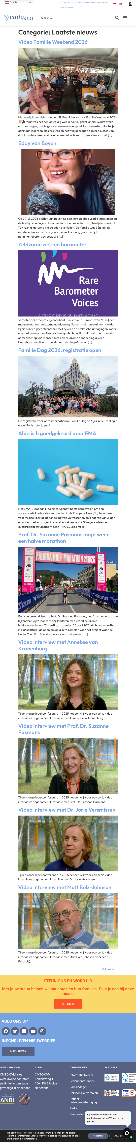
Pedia (73, 1108)
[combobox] (74, 17)
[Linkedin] (24, 1031)
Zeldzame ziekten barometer (52, 244)
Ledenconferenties (82, 1081)
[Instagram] (42, 1031)
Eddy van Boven (37, 143)
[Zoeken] (116, 17)
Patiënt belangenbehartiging (83, 1100)
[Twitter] (15, 1031)
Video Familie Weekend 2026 (53, 41)
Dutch (13, 2)
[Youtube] (33, 1031)
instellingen (31, 1138)
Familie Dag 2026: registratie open (59, 350)
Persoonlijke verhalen (84, 1093)
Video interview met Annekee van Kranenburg (58, 645)
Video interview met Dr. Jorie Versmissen (66, 809)
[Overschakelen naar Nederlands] (114, 4)
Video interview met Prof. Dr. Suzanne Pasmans (63, 729)
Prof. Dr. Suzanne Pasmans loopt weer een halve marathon (63, 537)
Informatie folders (81, 1075)
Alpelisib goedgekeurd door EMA (57, 433)
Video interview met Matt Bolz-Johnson (64, 887)
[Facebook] (6, 1031)
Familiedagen (79, 1087)
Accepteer (98, 1135)
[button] (125, 18)
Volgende (110, 969)
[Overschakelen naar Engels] (121, 4)
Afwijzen (119, 1135)
